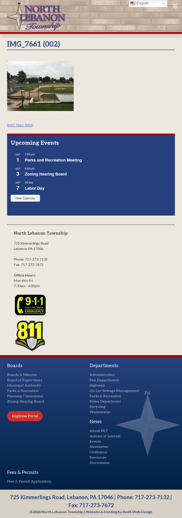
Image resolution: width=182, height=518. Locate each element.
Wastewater (100, 412)
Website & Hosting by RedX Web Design (119, 512)
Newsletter (99, 447)
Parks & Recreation (23, 391)
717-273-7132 (152, 497)
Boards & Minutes (22, 375)
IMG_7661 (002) (20, 125)
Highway (97, 386)
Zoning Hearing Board (46, 174)
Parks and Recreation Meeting (53, 160)
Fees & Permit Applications (29, 481)
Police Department (105, 401)
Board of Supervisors (24, 380)
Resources (98, 458)
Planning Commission (25, 396)
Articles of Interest (105, 436)
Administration (102, 375)
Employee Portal (25, 416)
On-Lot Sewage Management (114, 391)
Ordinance (98, 452)
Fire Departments (104, 380)
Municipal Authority (24, 386)
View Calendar (25, 198)
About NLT (99, 431)
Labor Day (34, 188)
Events (95, 442)
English (142, 3)
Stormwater (100, 463)
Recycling (98, 407)
